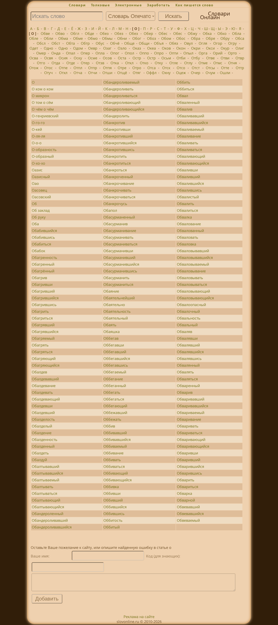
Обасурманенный (119, 217)
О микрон (40, 95)
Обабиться (41, 244)
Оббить (183, 82)
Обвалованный (190, 230)
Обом (166, 38)
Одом (78, 48)
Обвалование (189, 223)
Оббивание (113, 453)
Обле (33, 38)
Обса (239, 38)
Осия (63, 58)
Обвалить (185, 203)
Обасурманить (116, 277)
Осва (33, 58)
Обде (89, 33)
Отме (203, 62)
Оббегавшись (115, 365)
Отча (77, 72)
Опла (100, 53)
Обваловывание (191, 271)
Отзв (100, 62)
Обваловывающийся (195, 297)
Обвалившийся (190, 183)
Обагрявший (43, 324)
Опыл (188, 53)
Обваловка (186, 244)
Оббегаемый (114, 372)
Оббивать (112, 459)
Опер (85, 53)
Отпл (77, 67)
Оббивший (113, 500)
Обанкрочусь (115, 203)
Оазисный (41, 176)
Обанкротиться (117, 163)
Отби (180, 58)
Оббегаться (113, 399)
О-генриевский (45, 115)
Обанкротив (114, 122)
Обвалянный (188, 365)
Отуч (48, 72)
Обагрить (40, 311)
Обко (222, 33)
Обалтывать (42, 486)
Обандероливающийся (123, 109)
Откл (129, 62)
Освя (48, 58)
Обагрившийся (45, 297)
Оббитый (111, 527)
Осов (107, 58)
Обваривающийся (193, 446)
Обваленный (188, 102)
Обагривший (43, 291)
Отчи (92, 72)
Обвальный (187, 324)
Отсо (181, 67)
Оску (78, 58)
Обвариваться (189, 432)
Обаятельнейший (119, 297)
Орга (203, 53)
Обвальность (188, 318)
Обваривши (187, 453)
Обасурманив (115, 223)
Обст (55, 43)
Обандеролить (116, 115)
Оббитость (113, 520)
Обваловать (187, 237)
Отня (232, 62)
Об (34, 203)
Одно (48, 48)
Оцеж (181, 72)
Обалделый (42, 426)
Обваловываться (192, 284)
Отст (196, 67)
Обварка (184, 493)
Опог (114, 53)
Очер (195, 72)
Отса (151, 67)
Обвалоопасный (191, 304)
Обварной (186, 500)
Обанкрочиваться (119, 196)
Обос (180, 38)
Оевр (92, 48)
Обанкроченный (118, 176)
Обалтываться (44, 493)
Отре (122, 67)
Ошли (225, 72)
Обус (100, 43)
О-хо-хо (38, 163)
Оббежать (112, 419)
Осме (92, 58)
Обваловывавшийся (195, 257)
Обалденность (44, 439)
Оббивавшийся (117, 439)
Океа (151, 48)
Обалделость (43, 419)
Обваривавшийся (192, 405)
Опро (159, 53)
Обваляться (187, 378)
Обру (225, 38)
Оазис (37, 170)
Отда (55, 62)
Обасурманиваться (120, 244)
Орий (217, 53)
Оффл (151, 72)
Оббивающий (115, 473)
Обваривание (189, 419)
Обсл (41, 43)
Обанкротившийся (120, 142)
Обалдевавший (45, 378)
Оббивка (111, 486)
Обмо (93, 38)
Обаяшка (111, 331)
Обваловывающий (193, 291)
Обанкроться (115, 170)
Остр (136, 58)
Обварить (185, 479)
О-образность (44, 149)
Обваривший (188, 459)
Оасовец (39, 190)
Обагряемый (43, 338)
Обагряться (42, 351)
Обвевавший (188, 506)
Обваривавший (190, 399)
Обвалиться (187, 210)
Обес (163, 33)
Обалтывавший (45, 466)
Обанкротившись (119, 149)
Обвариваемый (190, 412)
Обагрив (39, 277)
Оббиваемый (115, 446)
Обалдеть (40, 453)
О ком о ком (42, 89)
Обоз (151, 38)
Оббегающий (115, 405)
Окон (180, 48)
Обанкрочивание (118, 183)
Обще (129, 43)
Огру (232, 43)
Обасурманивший (119, 257)
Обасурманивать (118, 237)
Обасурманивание (119, 230)
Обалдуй (39, 459)
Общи (144, 43)
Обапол (110, 210)
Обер (148, 33)
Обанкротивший (118, 136)
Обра (195, 38)
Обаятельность (117, 311)
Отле (173, 62)
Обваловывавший (193, 250)
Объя (159, 43)
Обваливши (187, 170)
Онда (55, 53)
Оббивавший (115, 432)
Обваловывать (190, 277)
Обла (236, 33)
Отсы (210, 67)
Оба (35, 223)
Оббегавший (114, 351)
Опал (70, 53)
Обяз (173, 43)
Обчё (114, 43)
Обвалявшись (189, 358)
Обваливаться (189, 149)
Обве (45, 33)
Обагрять (40, 345)
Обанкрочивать (117, 190)
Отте (225, 67)
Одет (34, 48)
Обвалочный (188, 311)
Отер (85, 62)
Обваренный (188, 385)
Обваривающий (191, 439)
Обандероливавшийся (52, 527)
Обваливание (189, 136)
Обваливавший (190, 115)
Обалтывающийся (48, 506)
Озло (122, 48)
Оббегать (111, 392)
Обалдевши (42, 405)
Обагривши (42, 284)
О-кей (37, 129)
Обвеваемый (188, 520)
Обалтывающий (46, 500)
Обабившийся (44, 230)
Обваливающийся (193, 163)
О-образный (43, 156)
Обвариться (187, 486)
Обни (122, 38)
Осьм (166, 58)
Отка (115, 62)
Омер (41, 53)
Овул (188, 43)
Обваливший (188, 176)
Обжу (192, 33)
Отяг (137, 72)
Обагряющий (44, 358)
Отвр (239, 58)
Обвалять (185, 372)
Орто (232, 53)
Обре (210, 38)
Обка (207, 33)
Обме (78, 38)
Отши (107, 72)
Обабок (38, 250)
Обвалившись (189, 190)
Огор (217, 43)
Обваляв (184, 331)
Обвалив (184, 109)
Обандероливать (118, 89)
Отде (70, 62)
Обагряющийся (45, 365)
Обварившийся (190, 466)
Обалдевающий (46, 399)
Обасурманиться (118, 284)
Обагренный (43, 264)
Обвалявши (187, 338)
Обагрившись (44, 304)
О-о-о (37, 142)
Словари (77, 5)
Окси (210, 48)
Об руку (39, 217)
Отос (48, 67)
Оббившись (114, 513)
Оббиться (185, 89)
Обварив (185, 392)
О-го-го (38, 122)
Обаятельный (115, 318)
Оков (166, 48)
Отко (144, 62)
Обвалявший (188, 345)
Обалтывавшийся (47, 473)
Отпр (92, 67)
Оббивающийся (117, 479)
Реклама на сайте (139, 616)
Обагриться (42, 318)
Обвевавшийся (190, 513)
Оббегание (113, 378)
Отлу (188, 62)
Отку (159, 62)
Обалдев (39, 372)
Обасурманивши (118, 250)
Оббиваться (114, 466)
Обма (63, 38)
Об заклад (41, 210)
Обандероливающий (121, 102)
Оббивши (111, 493)
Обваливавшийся (192, 122)
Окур (225, 48)
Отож (33, 67)
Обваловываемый (193, 264)
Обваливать (187, 142)
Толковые (100, 5)
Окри (195, 48)
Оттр (240, 67)
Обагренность (44, 257)
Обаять (109, 324)
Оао (35, 183)
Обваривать (187, 426)
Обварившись (189, 473)
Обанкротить (115, 156)
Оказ (136, 48)
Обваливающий (191, 156)
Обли (48, 38)
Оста (122, 58)
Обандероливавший (50, 520)
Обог (136, 38)
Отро (136, 67)
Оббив (109, 426)
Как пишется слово (194, 5)
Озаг (107, 48)
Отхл (63, 72)
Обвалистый (188, 196)
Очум (210, 72)
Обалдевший (43, 412)
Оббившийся (115, 506)
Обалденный (43, 446)
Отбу (195, 58)
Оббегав (110, 338)
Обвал (182, 95)
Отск (166, 67)
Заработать (158, 5)
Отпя (107, 67)
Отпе (63, 67)
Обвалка (184, 217)
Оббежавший (115, 412)
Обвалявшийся (190, 351)
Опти (173, 53)
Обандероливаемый (121, 82)
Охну (166, 72)
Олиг (239, 48)
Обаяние (111, 291)
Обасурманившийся (121, 264)
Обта (70, 43)
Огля (203, 43)
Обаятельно (114, 304)
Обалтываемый (45, 479)
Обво (60, 33)
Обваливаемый (190, 129)
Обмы (107, 38)
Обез (104, 33)
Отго (41, 62)
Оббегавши (113, 345)
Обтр (85, 43)
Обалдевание (44, 385)
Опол (129, 53)
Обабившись (43, 237)
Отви (225, 58)
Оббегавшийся (116, 358)
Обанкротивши (116, 129)
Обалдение (41, 432)
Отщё (122, 72)
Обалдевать (42, 392)
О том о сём (42, 102)
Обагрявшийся (45, 331)
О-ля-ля (38, 136)
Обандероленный (47, 513)
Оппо (144, 53)
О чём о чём (43, 109)
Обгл (74, 33)
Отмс (217, 62)
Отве (210, 58)
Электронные (128, 5)
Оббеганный (114, 385)
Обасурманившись (120, 271)
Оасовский (41, 196)
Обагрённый (43, 271)
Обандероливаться (120, 95)
